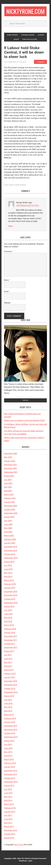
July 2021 (8, 479)
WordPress (23, 861)
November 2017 (10, 640)
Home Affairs (20, 185)
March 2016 (9, 714)
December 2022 (10, 453)
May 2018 (8, 617)
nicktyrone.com (25, 11)
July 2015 (8, 744)
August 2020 (9, 516)
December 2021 (10, 464)
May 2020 (8, 528)
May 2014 (8, 796)
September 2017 (10, 647)
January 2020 (9, 543)
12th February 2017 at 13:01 (27, 205)
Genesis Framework (39, 858)
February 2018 (10, 628)
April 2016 (8, 710)
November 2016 (10, 684)
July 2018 (8, 610)
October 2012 (9, 834)
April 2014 (8, 800)
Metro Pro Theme (23, 858)
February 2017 (10, 673)
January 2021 (9, 502)
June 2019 (8, 569)
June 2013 (8, 819)
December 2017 (10, 636)
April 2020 (8, 531)
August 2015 (9, 740)
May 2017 (8, 662)
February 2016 (10, 718)
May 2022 (8, 457)
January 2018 (9, 632)
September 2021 (10, 472)
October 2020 (9, 509)
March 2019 (9, 580)
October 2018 (9, 599)
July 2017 (8, 654)
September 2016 (10, 692)
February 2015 (10, 763)
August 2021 (9, 475)
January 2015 (9, 766)
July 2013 (8, 815)
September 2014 (10, 781)
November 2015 (10, 729)
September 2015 (10, 737)
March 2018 (9, 625)
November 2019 (10, 550)
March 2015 (9, 759)
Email (7, 291)
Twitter (25, 400)
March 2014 (9, 804)
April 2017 (8, 666)
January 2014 (9, 811)
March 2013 (9, 826)
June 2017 (8, 658)
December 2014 (10, 770)
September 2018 (10, 602)
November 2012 (10, 830)
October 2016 (9, 688)
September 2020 (10, 513)
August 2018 (9, 606)
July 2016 (8, 699)
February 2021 (10, 498)
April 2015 (8, 755)
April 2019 (8, 576)
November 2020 (10, 505)
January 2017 (9, 677)
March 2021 (9, 494)
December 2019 (10, 546)
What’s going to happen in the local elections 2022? (24, 420)
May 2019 (8, 572)
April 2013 (8, 822)
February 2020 (10, 539)
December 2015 (10, 725)
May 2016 (8, 707)
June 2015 (8, 748)
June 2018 (8, 613)
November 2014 (10, 774)
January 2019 (9, 587)
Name (7, 280)
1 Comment (40, 62)
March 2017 (9, 669)
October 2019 (9, 554)
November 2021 (10, 468)
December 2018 (10, 591)
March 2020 (9, 535)
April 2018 (8, 621)
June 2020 (8, 524)
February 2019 (10, 584)
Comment (8, 251)
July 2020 (8, 520)
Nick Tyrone (18, 844)
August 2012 (9, 837)
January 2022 (9, 461)
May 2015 (8, 752)
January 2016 (9, 722)
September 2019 (10, 557)
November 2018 (10, 595)
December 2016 (10, 681)
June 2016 (8, 703)
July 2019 (8, 565)
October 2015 (9, 733)
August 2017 (9, 651)
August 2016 (9, 696)
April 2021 (8, 490)
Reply (10, 226)
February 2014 (10, 808)
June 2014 (8, 793)
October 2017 (9, 643)
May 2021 (8, 487)
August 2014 (9, 785)
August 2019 (9, 561)
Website (7, 302)
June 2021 (8, 483)
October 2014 (9, 778)
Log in (30, 861)
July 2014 (8, 789)
